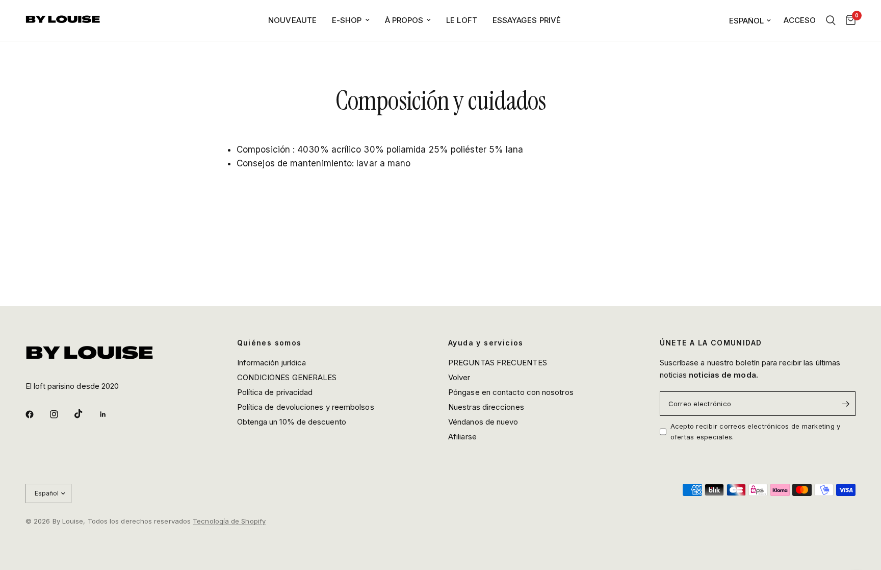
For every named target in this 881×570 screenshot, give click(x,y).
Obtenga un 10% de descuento (291, 422)
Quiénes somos (269, 342)
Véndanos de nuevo (483, 422)
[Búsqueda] (831, 20)
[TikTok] (85, 414)
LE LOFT (461, 20)
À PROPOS (404, 20)
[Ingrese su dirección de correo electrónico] (845, 403)
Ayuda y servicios (486, 342)
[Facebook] (36, 414)
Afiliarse (462, 436)
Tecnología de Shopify (229, 521)
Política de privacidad (275, 392)
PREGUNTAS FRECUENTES (497, 362)
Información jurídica (271, 362)
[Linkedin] (110, 414)
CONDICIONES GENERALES (287, 377)
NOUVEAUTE (292, 20)
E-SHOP (347, 20)
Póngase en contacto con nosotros (511, 392)
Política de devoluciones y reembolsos (305, 407)
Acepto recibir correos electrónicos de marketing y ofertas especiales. (755, 431)
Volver (459, 377)
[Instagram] (61, 414)
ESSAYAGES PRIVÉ (527, 20)
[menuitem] (292, 20)
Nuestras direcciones (486, 407)
